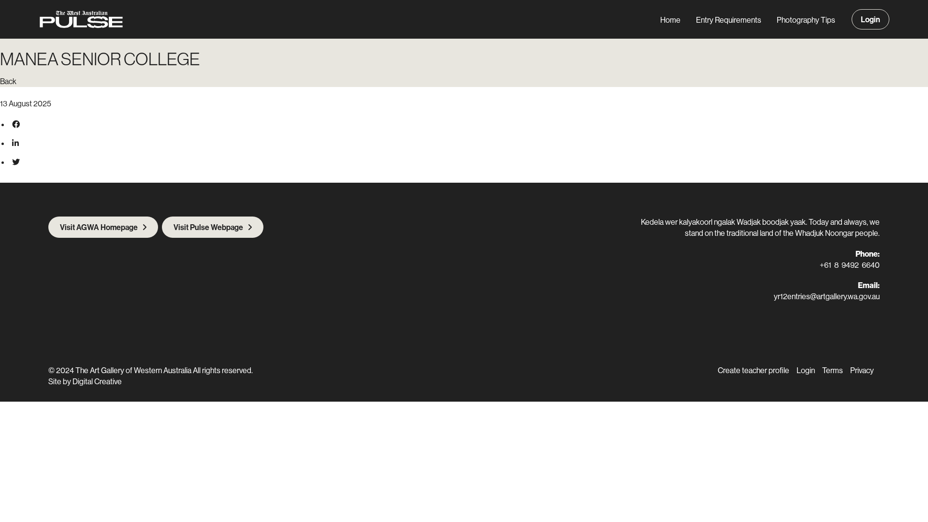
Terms (832, 370)
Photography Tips (806, 20)
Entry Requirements (728, 20)
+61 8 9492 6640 (850, 265)
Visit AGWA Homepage (99, 227)
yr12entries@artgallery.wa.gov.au (827, 296)
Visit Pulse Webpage (208, 227)
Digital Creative (97, 381)
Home (670, 20)
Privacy (862, 370)
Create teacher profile (753, 370)
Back (8, 81)
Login (870, 19)
